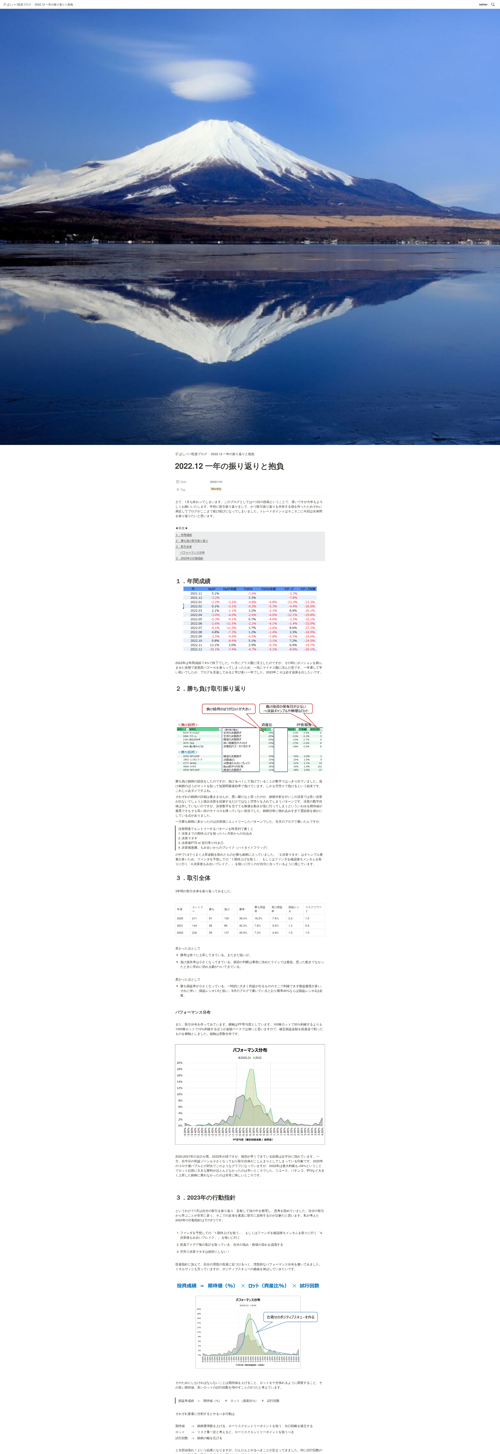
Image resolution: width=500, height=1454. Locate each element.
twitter (483, 4)
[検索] (493, 4)
